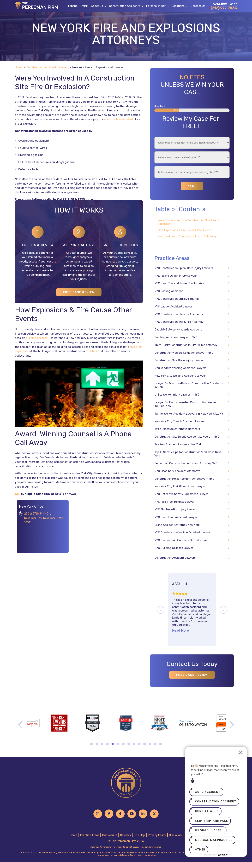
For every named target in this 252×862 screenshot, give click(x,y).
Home (18, 67)
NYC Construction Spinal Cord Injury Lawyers (183, 268)
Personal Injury (156, 6)
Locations (178, 6)
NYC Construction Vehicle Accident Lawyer (182, 532)
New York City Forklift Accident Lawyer (179, 486)
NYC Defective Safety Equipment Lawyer (181, 494)
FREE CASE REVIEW (79, 292)
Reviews (125, 835)
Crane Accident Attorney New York (177, 525)
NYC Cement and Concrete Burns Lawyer (181, 540)
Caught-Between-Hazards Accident (178, 329)
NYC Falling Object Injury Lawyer (175, 275)
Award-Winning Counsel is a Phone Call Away (187, 236)
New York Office (31, 506)
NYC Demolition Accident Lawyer (175, 517)
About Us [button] (97, 6)
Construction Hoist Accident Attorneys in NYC (184, 478)
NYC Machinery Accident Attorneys (177, 471)
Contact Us (198, 6)
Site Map (139, 835)
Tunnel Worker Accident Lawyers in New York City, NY (188, 413)
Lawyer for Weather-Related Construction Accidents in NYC (188, 385)
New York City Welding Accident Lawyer (180, 375)
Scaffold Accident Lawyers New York (178, 444)
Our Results (109, 835)
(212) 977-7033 (224, 8)
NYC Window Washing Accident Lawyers (180, 368)
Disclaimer (175, 835)
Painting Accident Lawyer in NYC (175, 337)
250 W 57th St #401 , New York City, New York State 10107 (43, 518)
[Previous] (160, 609)
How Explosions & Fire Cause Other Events (185, 230)
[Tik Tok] (120, 813)
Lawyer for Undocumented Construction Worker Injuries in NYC (185, 404)
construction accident (118, 119)
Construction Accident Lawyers (47, 67)
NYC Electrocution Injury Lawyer (175, 509)
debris (93, 351)
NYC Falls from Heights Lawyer (174, 501)
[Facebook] (109, 813)
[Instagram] (97, 813)
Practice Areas (89, 835)
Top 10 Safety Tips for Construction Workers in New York (187, 453)
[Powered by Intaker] (223, 855)
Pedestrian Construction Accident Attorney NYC (185, 463)
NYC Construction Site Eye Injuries (176, 298)
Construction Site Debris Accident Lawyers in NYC (186, 436)
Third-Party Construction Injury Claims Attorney (185, 345)
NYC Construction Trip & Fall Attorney (178, 321)
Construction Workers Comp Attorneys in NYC (183, 352)
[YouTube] (131, 813)
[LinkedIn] (143, 813)
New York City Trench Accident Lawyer (179, 421)
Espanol (73, 6)
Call (17, 493)
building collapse (36, 338)
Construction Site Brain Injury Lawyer (178, 360)
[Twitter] (154, 813)
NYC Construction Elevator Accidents (178, 314)
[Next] (223, 609)
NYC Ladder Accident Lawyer (173, 306)
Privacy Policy (157, 835)
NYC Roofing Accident (168, 291)
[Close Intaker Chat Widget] (240, 752)
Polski (84, 6)
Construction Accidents (124, 6)
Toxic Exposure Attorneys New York (177, 429)
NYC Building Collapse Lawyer (173, 548)
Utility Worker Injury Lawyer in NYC (176, 394)
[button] (106, 6)
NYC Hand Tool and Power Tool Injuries (179, 283)
